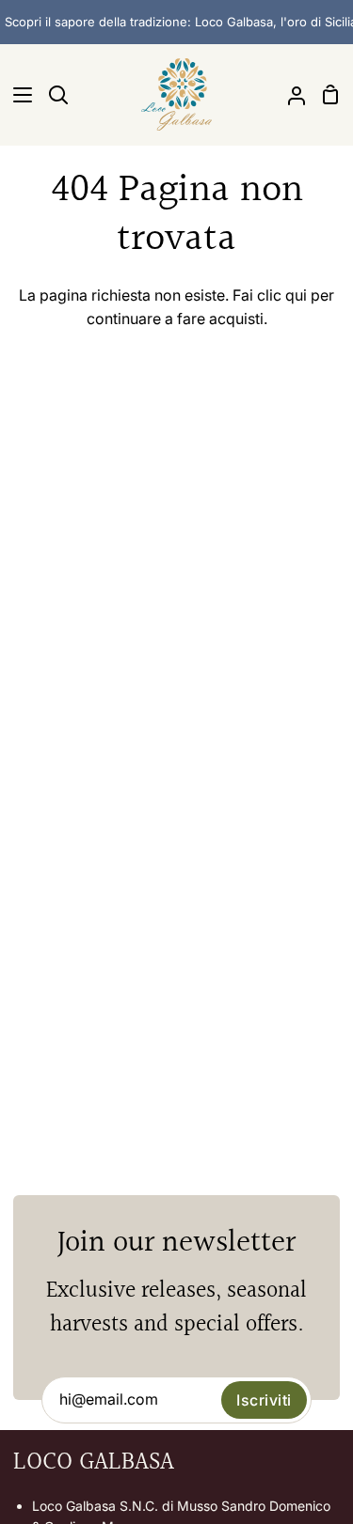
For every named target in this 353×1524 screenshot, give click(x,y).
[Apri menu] (17, 95)
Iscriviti (264, 1400)
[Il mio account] (289, 94)
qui (296, 295)
